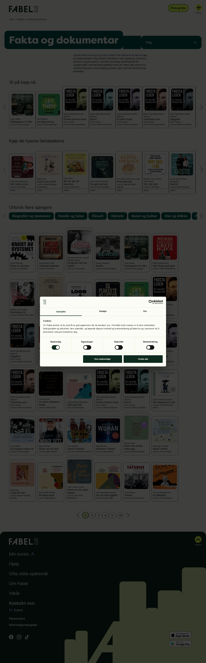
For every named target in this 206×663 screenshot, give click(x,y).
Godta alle (143, 359)
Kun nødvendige (102, 359)
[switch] (87, 347)
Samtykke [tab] (61, 311)
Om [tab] (145, 311)
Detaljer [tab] (103, 311)
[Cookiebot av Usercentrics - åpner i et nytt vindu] (150, 302)
